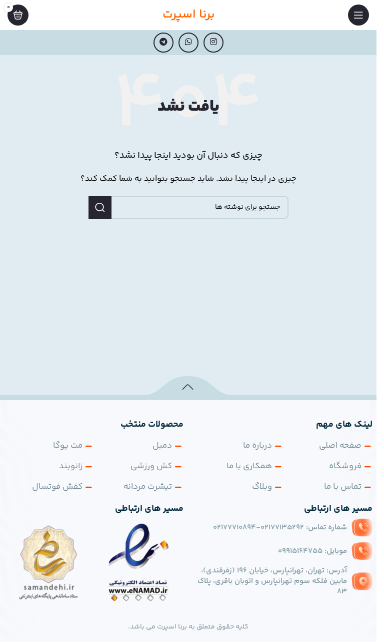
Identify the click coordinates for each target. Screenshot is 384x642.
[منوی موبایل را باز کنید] (358, 15)
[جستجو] (100, 207)
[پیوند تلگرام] (164, 43)
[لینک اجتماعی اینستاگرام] (214, 43)
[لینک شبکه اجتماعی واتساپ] (188, 43)
